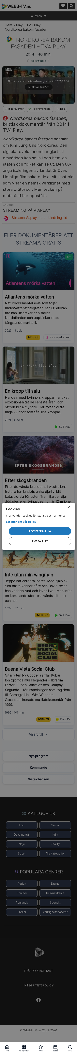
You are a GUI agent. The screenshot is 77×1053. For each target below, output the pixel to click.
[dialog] (38, 526)
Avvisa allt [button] (40, 541)
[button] (40, 531)
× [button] (68, 507)
